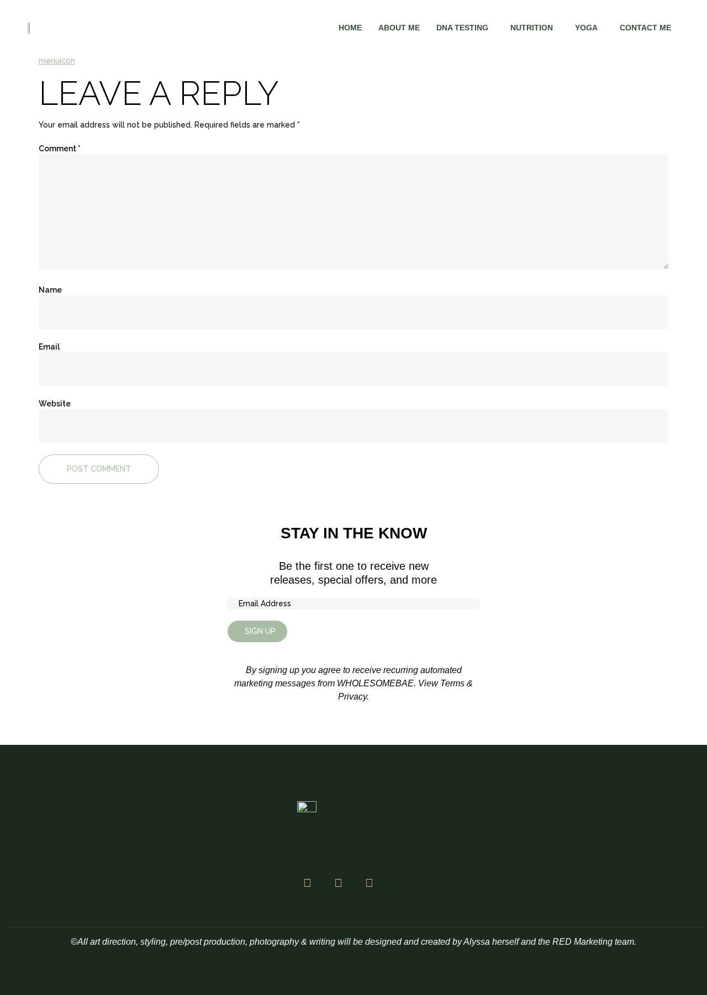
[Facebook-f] (307, 882)
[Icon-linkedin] (399, 882)
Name (50, 290)
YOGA (586, 27)
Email (49, 347)
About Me (399, 27)
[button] (465, 27)
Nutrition (531, 27)
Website (55, 403)
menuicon (57, 60)
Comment (60, 148)
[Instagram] (338, 882)
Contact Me (645, 27)
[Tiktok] (368, 882)
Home (350, 27)
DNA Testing (462, 27)
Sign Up (260, 631)
